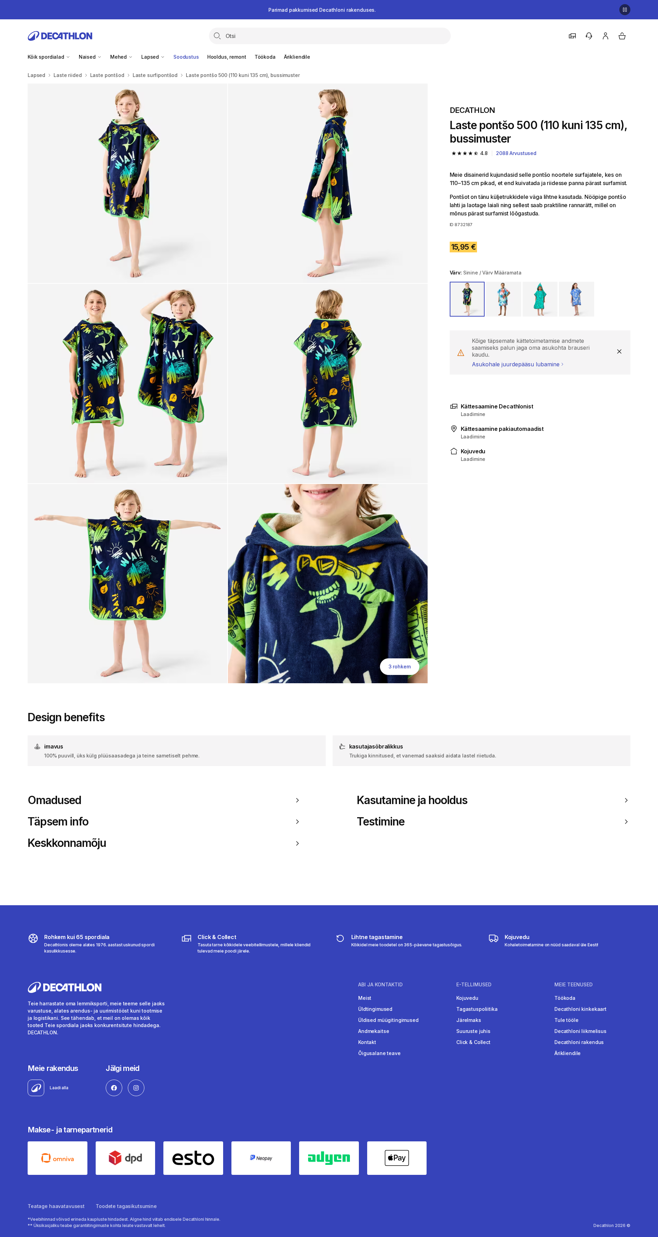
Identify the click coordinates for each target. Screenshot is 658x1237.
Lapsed (150, 57)
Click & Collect (473, 1042)
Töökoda (265, 57)
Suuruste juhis (473, 1031)
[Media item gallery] (228, 383)
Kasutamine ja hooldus (412, 800)
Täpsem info (58, 821)
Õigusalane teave (379, 1053)
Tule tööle (566, 1020)
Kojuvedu (467, 998)
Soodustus (186, 57)
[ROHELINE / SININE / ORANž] (540, 299)
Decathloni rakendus (579, 1042)
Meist (364, 998)
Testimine (380, 821)
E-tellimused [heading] (474, 984)
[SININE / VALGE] (576, 299)
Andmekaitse (373, 1031)
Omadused (54, 800)
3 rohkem (400, 666)
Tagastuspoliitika (477, 1009)
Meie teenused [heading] (573, 984)
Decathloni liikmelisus (580, 1031)
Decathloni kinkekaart (580, 1009)
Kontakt (367, 1042)
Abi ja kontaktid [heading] (380, 984)
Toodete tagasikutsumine (126, 1206)
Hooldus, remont (226, 57)
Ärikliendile (297, 57)
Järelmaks (468, 1020)
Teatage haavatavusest (56, 1206)
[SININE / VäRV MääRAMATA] (467, 299)
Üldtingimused (375, 1009)
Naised (88, 57)
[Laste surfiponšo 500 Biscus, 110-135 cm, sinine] (127, 183)
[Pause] (624, 9)
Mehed (119, 57)
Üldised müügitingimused (388, 1020)
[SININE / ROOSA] (503, 299)
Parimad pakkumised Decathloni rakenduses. (322, 10)
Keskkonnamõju (67, 843)
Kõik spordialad (47, 57)
